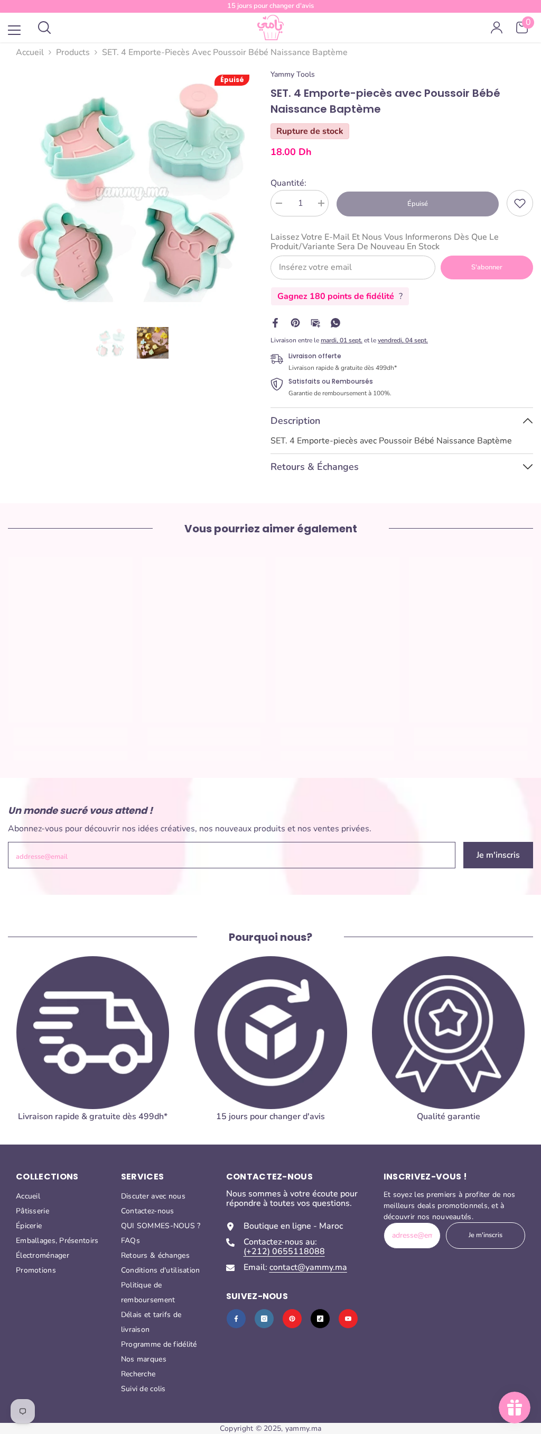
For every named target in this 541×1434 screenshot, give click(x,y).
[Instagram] (264, 1319)
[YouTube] (348, 1319)
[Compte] (496, 27)
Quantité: (288, 183)
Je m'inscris (498, 855)
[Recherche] (44, 27)
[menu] (14, 30)
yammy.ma (303, 1428)
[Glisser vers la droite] (517, 1052)
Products (73, 52)
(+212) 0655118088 (284, 1251)
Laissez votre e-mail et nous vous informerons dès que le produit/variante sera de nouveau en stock (384, 241)
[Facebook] (275, 322)
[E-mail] (315, 322)
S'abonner (486, 267)
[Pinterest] (295, 322)
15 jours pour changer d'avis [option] (270, 6)
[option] (131, 192)
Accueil (30, 52)
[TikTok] (320, 1319)
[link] (520, 203)
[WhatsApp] (335, 322)
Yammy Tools (292, 74)
